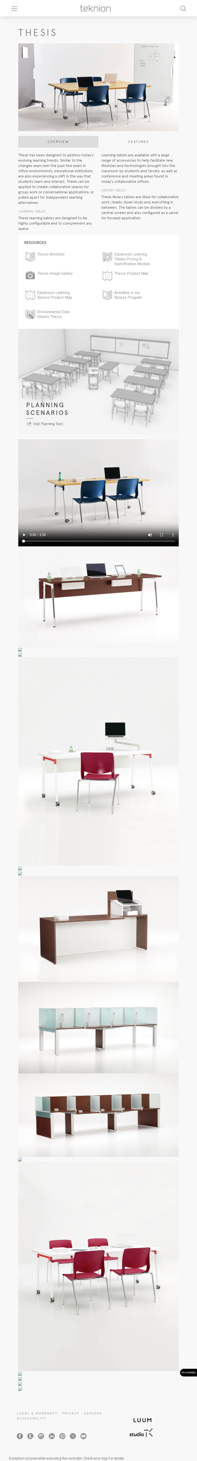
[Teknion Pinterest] (62, 1436)
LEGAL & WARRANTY (37, 1413)
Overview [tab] (58, 142)
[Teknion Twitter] (73, 1436)
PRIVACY (70, 1413)
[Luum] (141, 1417)
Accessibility (31, 1418)
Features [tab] (138, 142)
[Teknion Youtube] (83, 1436)
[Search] (183, 8)
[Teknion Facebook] (20, 1436)
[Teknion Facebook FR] (30, 1436)
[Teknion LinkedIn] (52, 1436)
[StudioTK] (141, 1432)
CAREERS (93, 1413)
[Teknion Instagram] (41, 1436)
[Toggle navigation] (12, 8)
